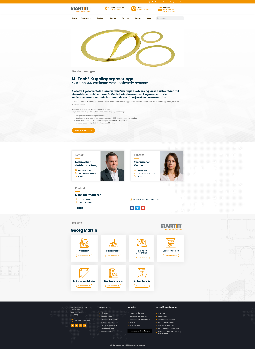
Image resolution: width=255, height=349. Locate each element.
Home (74, 18)
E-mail (139, 7)
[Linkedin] (72, 325)
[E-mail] (133, 8)
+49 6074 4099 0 (116, 10)
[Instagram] (84, 325)
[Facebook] (149, 2)
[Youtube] (152, 2)
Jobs (149, 18)
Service (113, 18)
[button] (132, 208)
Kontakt (138, 18)
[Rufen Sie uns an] (107, 8)
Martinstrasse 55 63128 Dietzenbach (169, 10)
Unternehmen (86, 18)
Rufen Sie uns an (117, 7)
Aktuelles (125, 18)
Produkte (100, 18)
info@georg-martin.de (144, 9)
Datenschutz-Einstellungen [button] (139, 331)
